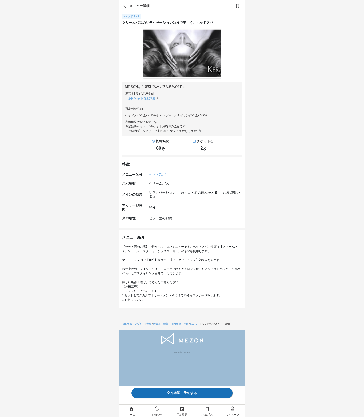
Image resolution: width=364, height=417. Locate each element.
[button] (212, 141)
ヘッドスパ (157, 174)
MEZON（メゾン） (134, 323)
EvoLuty (195, 323)
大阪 (148, 323)
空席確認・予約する (182, 393)
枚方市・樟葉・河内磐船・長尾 (171, 323)
